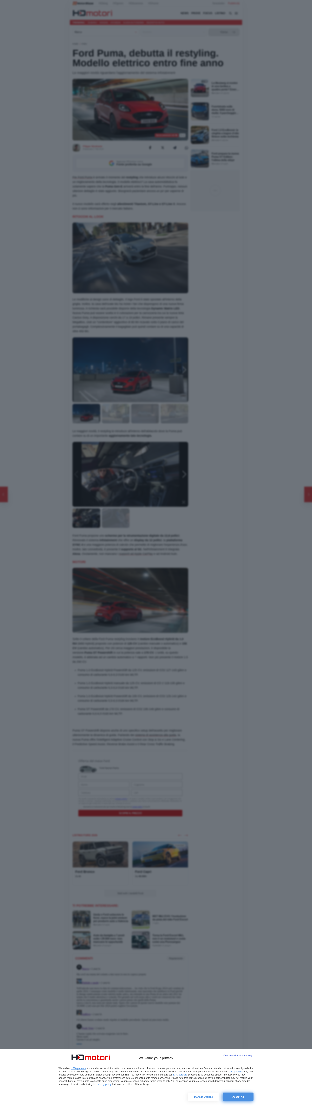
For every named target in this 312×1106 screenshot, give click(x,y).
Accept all (238, 1096)
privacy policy (104, 1084)
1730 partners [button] (78, 1068)
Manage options (203, 1096)
